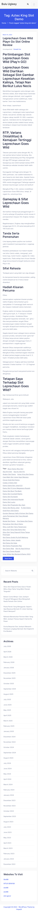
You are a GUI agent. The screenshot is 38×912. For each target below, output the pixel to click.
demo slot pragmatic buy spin (14, 505)
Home (4, 23)
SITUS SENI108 (9, 883)
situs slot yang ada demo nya (14, 530)
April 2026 (7, 652)
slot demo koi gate (10, 543)
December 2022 (9, 864)
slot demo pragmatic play (12, 546)
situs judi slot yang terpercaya (14, 527)
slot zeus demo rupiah (11, 551)
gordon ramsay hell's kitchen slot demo (18, 513)
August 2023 (8, 822)
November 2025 (9, 678)
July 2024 (7, 763)
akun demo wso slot (15, 469)
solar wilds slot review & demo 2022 (16, 554)
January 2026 (9, 668)
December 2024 (9, 737)
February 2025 (9, 726)
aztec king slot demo (25, 474)
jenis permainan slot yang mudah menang (15, 517)
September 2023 (10, 816)
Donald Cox (17, 49)
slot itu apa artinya (22, 549)
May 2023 (7, 838)
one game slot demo (25, 521)
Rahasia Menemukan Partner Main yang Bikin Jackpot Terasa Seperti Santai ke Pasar (18, 619)
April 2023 (7, 843)
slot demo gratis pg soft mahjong (15, 537)
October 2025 (9, 683)
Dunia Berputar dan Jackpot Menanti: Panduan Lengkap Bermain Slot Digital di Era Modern (19, 629)
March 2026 (8, 657)
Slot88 (6, 879)
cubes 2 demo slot (10, 483)
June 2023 (7, 832)
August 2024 (8, 758)
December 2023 (9, 800)
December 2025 (9, 673)
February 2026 (9, 662)
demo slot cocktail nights (12, 494)
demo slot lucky (9, 502)
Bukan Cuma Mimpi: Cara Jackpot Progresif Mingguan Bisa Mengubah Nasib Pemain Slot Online (17, 599)
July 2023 (7, 827)
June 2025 (7, 705)
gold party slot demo (11, 511)
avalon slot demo (9, 474)
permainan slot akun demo (13, 524)
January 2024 (9, 795)
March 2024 (8, 784)
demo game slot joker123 (12, 486)
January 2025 (9, 731)
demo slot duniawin (10, 497)
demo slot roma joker (11, 508)
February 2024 (9, 790)
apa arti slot (7, 472)
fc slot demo (26, 508)
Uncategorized (7, 49)
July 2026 (7, 646)
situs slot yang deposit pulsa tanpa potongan (16, 533)
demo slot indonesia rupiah (13, 499)
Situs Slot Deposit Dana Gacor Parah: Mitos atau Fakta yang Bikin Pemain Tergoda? (17, 589)
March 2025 (8, 721)
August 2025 (8, 694)
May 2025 (7, 710)
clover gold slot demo (11, 480)
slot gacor (7, 896)
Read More (8, 558)
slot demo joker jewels (12, 540)
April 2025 (7, 715)
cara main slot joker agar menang (15, 477)
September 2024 (10, 753)
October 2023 (9, 811)
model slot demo (9, 521)
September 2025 (10, 689)
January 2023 (9, 859)
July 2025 (7, 699)
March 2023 (8, 848)
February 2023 (9, 854)
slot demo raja (8, 549)
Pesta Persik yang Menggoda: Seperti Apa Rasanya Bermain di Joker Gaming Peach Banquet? (18, 609)
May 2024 (7, 774)
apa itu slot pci (19, 472)
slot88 (6, 888)
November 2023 (9, 806)
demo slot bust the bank (12, 491)
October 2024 (9, 747)
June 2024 (7, 769)
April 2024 (7, 779)
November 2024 (9, 742)
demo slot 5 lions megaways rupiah (16, 488)
